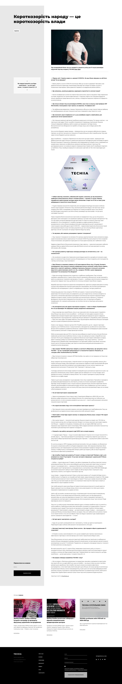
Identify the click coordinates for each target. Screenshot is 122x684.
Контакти (41, 672)
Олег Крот (77, 69)
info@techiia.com (101, 656)
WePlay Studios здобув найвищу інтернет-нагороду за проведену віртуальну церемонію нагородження (27, 620)
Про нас (41, 653)
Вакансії (41, 663)
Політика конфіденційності (20, 659)
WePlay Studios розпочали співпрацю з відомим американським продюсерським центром (60, 620)
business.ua (65, 576)
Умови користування (18, 661)
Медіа (40, 666)
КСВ (40, 669)
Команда (41, 660)
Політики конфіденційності (71, 669)
